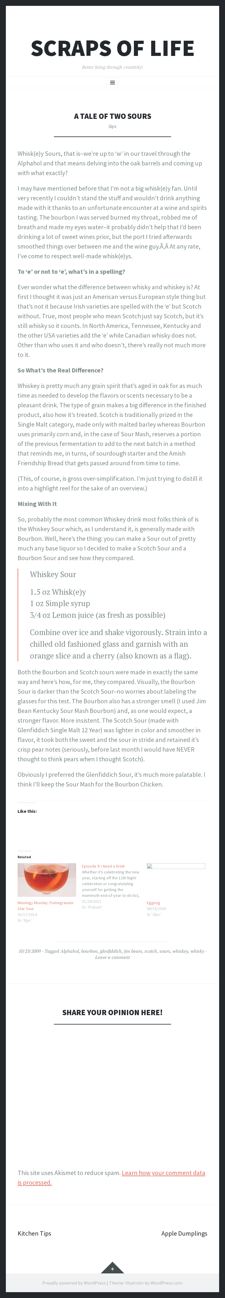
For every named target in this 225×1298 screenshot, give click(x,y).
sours (164, 951)
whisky (197, 951)
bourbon (89, 951)
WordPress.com (166, 1283)
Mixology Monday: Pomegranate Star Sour (46, 905)
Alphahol (69, 951)
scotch (150, 951)
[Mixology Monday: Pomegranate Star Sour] (47, 880)
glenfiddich (111, 951)
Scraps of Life (112, 48)
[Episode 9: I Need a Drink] (114, 886)
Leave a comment (112, 957)
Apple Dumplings (184, 1233)
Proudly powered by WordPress (74, 1283)
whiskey (180, 951)
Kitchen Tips (34, 1233)
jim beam (133, 951)
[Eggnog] (176, 880)
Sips (112, 126)
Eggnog (153, 902)
